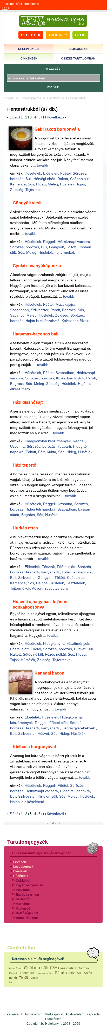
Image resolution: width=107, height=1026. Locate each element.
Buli (28, 179)
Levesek (19, 862)
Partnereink (14, 1014)
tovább (42, 165)
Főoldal (9, 98)
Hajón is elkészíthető (42, 321)
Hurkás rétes (25, 528)
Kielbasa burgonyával (34, 747)
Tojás (80, 184)
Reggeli (49, 241)
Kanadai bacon (49, 673)
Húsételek (53, 98)
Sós (31, 184)
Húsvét (79, 649)
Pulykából (23, 890)
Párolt (55, 310)
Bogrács (69, 310)
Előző (13, 117)
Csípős (42, 583)
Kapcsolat (93, 1014)
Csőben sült (80, 179)
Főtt (41, 452)
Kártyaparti (50, 572)
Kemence (18, 184)
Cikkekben (29, 58)
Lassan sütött (45, 973)
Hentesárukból (75, 98)
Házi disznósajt (28, 402)
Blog (80, 35)
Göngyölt (56, 247)
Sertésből (23, 899)
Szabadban (19, 310)
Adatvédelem (74, 1014)
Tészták (48, 567)
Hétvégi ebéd (44, 179)
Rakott (62, 179)
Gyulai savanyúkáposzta (37, 266)
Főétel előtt (66, 567)
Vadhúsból (23, 908)
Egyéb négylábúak (29, 885)
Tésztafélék (75, 583)
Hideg (41, 184)
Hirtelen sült (47, 796)
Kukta (51, 452)
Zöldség (16, 190)
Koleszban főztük (76, 321)
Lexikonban (78, 48)
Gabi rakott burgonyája (57, 129)
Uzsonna (17, 446)
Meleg (53, 184)
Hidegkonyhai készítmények (48, 441)
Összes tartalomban (78, 58)
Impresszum (33, 1014)
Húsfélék (67, 184)
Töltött (71, 247)
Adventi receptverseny (50, 588)
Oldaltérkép (53, 1019)
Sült (79, 973)
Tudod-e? (57, 35)
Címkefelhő (21, 947)
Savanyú (17, 315)
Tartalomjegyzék (30, 98)
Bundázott (15, 968)
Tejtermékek (35, 190)
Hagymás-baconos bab (36, 334)
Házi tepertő (24, 465)
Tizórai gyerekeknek (79, 728)
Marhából (23, 904)
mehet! (53, 87)
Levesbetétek (23, 866)
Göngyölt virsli (27, 203)
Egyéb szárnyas (28, 894)
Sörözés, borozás (24, 247)
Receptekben (28, 48)
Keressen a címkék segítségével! (38, 959)
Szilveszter (39, 310)
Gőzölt (13, 973)
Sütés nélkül (33, 654)
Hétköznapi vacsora (74, 241)
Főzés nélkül (55, 654)
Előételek (50, 173)
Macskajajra (65, 304)
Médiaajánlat (54, 1014)
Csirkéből (23, 880)
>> (11, 982)
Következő (56, 117)
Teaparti (64, 446)
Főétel (65, 173)
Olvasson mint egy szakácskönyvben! (42, 853)
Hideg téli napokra (40, 509)
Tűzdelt (33, 977)
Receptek (31, 35)
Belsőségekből (27, 913)
